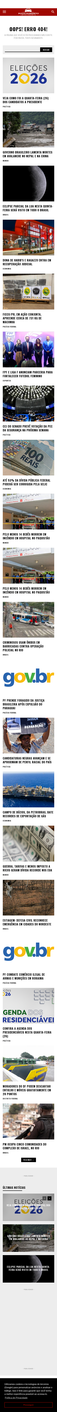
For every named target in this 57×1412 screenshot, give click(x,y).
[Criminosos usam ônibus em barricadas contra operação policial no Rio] (28, 620)
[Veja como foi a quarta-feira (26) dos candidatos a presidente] (28, 75)
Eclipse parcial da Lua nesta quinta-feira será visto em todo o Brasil (28, 208)
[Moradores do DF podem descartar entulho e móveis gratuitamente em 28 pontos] (28, 1063)
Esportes (7, 381)
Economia (7, 269)
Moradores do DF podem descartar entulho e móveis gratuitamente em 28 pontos (27, 1090)
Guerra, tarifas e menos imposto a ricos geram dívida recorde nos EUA (27, 868)
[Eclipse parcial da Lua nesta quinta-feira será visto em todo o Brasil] (28, 183)
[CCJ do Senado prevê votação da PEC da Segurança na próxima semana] (28, 403)
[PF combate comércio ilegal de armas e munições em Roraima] (28, 951)
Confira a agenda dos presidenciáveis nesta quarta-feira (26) (27, 1032)
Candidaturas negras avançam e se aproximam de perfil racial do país (27, 760)
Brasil (6, 215)
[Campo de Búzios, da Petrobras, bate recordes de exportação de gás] (28, 789)
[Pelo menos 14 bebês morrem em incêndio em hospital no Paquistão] (28, 511)
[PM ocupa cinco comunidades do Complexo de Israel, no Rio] (28, 1121)
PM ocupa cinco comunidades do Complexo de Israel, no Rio (24, 1146)
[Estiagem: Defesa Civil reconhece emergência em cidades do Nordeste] (28, 898)
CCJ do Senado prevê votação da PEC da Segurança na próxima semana (28, 428)
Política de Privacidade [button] (16, 1398)
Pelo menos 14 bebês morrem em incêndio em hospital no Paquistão (26, 536)
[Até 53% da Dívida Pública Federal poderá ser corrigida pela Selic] (28, 457)
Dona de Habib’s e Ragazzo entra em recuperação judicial (27, 262)
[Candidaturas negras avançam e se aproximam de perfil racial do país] (28, 735)
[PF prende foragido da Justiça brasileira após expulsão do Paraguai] (28, 677)
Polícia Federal (9, 327)
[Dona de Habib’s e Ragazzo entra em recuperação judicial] (28, 237)
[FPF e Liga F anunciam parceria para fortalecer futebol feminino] (28, 349)
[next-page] (49, 1198)
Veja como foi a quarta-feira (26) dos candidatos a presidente (26, 100)
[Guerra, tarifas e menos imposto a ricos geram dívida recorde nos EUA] (28, 843)
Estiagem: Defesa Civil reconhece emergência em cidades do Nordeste (27, 922)
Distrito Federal (10, 1098)
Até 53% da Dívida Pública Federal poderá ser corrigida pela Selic (26, 482)
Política (6, 106)
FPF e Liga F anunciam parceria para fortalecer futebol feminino (28, 374)
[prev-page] (44, 1198)
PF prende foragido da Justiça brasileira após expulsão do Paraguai (24, 704)
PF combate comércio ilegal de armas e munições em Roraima (24, 976)
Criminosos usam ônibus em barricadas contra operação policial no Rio (23, 646)
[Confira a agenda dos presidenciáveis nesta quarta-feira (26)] (28, 1006)
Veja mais (27, 1160)
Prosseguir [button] (28, 1405)
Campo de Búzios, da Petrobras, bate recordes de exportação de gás (28, 814)
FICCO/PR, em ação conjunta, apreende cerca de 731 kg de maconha (22, 318)
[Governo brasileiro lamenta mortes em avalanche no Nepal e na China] (28, 129)
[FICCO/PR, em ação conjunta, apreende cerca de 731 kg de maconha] (28, 291)
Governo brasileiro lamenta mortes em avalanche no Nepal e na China (27, 154)
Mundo (6, 161)
